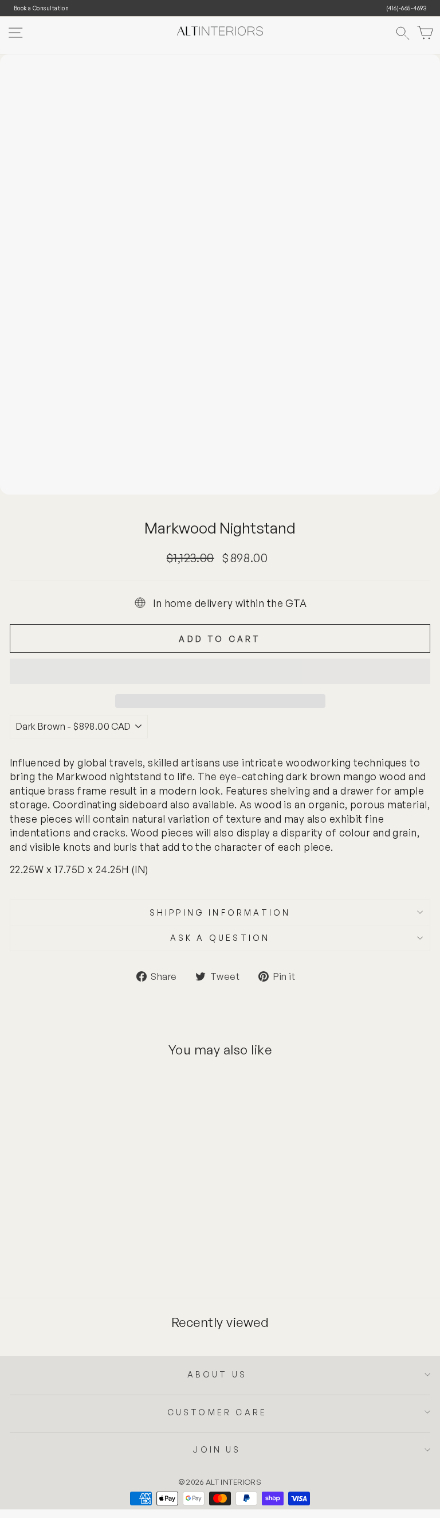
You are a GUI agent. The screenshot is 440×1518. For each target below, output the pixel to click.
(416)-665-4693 (406, 8)
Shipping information (220, 912)
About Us (217, 1374)
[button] (220, 671)
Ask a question (220, 938)
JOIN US (217, 1449)
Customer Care (217, 1412)
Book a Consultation (41, 8)
